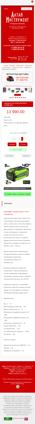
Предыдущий (9, 155)
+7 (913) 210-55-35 (21, 40)
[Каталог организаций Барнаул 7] (8, 418)
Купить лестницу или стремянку (13, 411)
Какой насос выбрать (10, 396)
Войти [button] (6, 8)
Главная (6, 65)
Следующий (26, 155)
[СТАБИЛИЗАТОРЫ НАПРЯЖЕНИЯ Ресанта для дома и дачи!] (17, 89)
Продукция (12, 65)
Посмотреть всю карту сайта (20, 414)
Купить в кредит (17, 149)
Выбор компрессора (19, 407)
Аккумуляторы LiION (17, 67)
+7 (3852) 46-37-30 (17, 47)
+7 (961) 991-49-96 (17, 49)
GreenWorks (23, 133)
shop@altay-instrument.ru (20, 38)
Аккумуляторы (20, 65)
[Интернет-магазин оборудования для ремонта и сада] (17, 18)
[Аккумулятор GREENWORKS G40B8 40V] (17, 173)
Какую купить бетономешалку (23, 409)
